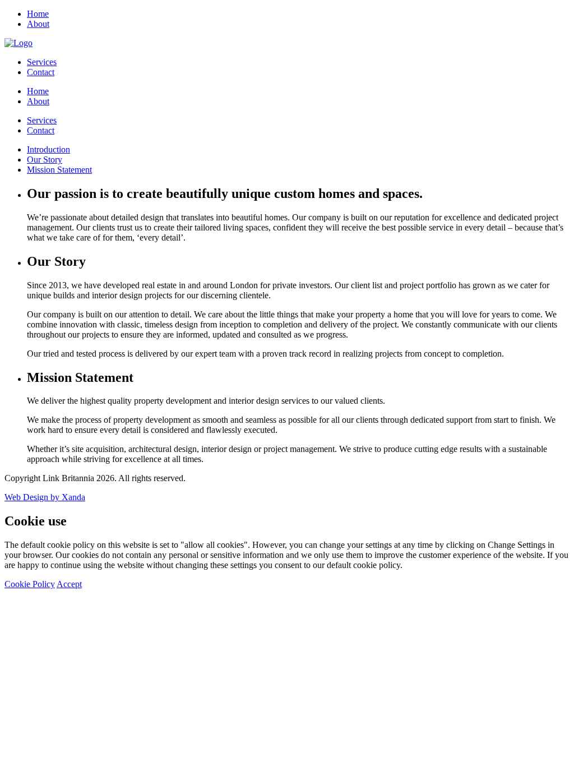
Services (42, 62)
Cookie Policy (29, 584)
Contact (40, 72)
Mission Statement (59, 169)
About (38, 24)
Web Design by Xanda (44, 497)
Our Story (44, 159)
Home (38, 14)
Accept (69, 584)
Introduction (48, 149)
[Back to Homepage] (18, 43)
